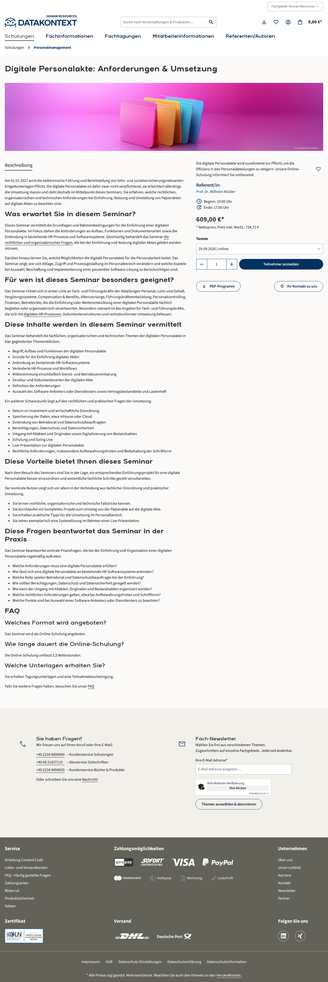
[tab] (18, 165)
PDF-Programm (222, 286)
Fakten (10, 906)
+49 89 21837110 (49, 762)
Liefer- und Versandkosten (26, 867)
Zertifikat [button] (15, 921)
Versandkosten (228, 975)
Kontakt (284, 883)
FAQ (91, 686)
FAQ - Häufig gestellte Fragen (28, 875)
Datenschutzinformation (227, 961)
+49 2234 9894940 (50, 754)
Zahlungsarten (17, 883)
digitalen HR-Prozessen (42, 314)
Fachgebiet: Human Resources (295, 6)
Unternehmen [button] (292, 848)
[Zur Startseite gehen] (41, 22)
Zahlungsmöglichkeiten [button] (139, 848)
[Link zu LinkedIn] (283, 936)
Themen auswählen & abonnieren (228, 804)
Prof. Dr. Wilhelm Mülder (215, 191)
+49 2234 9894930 (50, 770)
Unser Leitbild (289, 867)
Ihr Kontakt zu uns (302, 286)
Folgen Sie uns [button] (293, 921)
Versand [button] (122, 921)
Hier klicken (237, 788)
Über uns (285, 860)
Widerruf (12, 890)
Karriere (284, 875)
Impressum (91, 961)
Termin (202, 238)
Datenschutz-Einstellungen (140, 961)
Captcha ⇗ (259, 793)
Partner (284, 898)
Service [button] (12, 848)
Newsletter (287, 890)
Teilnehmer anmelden (281, 264)
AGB (109, 961)
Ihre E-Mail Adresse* (211, 760)
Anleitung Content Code (24, 860)
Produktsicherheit (19, 898)
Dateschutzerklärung (184, 961)
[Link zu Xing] (300, 936)
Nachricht (90, 779)
